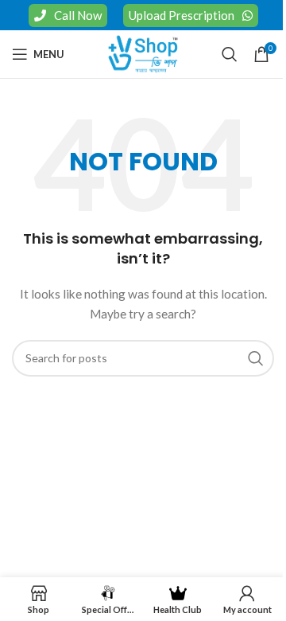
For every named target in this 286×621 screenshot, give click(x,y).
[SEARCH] (256, 358)
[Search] (229, 54)
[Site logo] (143, 53)
